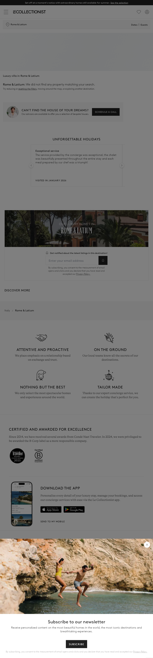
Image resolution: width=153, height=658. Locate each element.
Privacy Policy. (140, 652)
